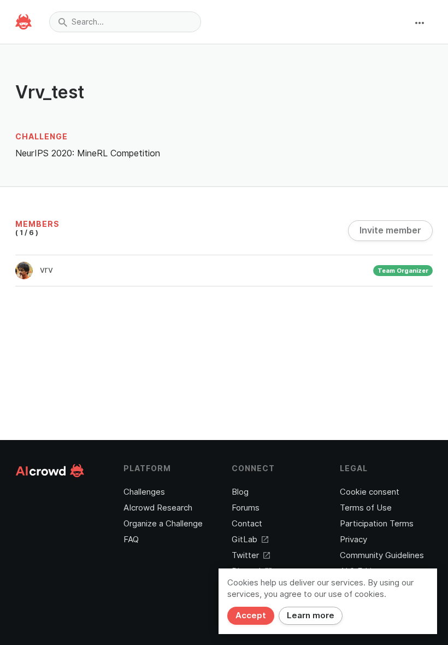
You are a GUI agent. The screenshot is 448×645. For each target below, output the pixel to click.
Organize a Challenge (163, 524)
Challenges (144, 492)
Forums (246, 508)
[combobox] (125, 21)
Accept (250, 615)
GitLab (244, 539)
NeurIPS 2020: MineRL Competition (87, 153)
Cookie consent (369, 492)
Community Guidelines (382, 555)
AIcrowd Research (157, 508)
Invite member (390, 230)
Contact (247, 524)
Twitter (245, 555)
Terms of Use (366, 508)
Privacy (353, 539)
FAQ (131, 539)
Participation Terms (377, 524)
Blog (240, 492)
